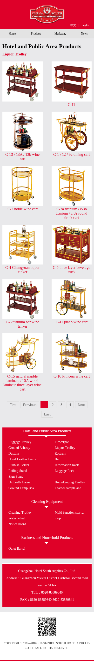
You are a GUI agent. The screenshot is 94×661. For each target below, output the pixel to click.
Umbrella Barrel (19, 482)
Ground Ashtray (19, 448)
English (85, 25)
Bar (57, 459)
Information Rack (67, 465)
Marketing (60, 33)
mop (58, 518)
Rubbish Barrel (18, 465)
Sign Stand (15, 476)
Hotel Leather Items (22, 459)
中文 (73, 25)
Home (12, 33)
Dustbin (13, 453)
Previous (29, 405)
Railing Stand (17, 471)
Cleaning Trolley (20, 512)
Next (81, 405)
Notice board (17, 524)
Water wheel (16, 518)
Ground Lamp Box (21, 488)
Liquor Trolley (65, 448)
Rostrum (60, 453)
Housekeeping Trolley (70, 482)
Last (47, 414)
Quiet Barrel (16, 548)
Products (36, 33)
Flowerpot (62, 442)
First (13, 405)
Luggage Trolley (19, 442)
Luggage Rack (64, 471)
